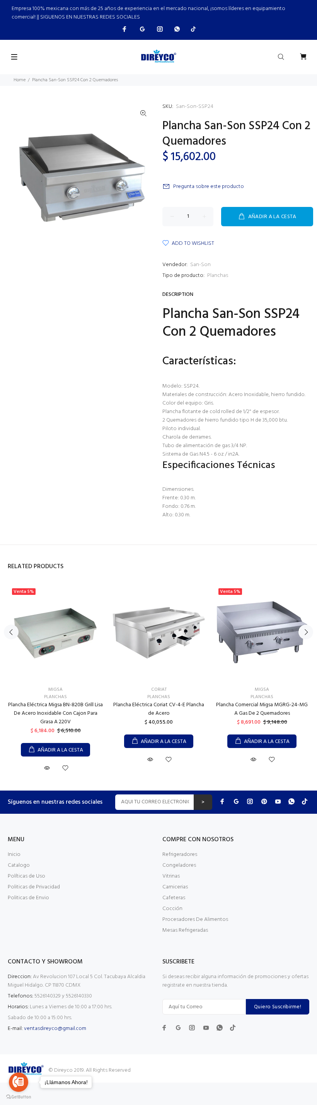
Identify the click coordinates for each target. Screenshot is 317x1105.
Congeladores (179, 865)
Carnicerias (175, 887)
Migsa (55, 689)
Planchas (217, 275)
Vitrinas (171, 876)
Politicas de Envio (28, 897)
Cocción (172, 908)
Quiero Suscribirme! (277, 1007)
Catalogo (19, 865)
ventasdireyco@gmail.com (55, 1028)
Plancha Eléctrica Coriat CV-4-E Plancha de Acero (158, 709)
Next (305, 632)
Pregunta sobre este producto (208, 186)
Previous (11, 632)
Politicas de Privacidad (34, 887)
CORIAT (159, 689)
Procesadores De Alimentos (195, 919)
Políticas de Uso (26, 876)
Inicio (14, 854)
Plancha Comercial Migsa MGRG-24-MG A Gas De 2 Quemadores (262, 709)
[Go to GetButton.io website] (18, 1097)
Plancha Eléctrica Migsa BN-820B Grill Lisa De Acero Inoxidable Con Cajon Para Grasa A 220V (55, 713)
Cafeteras (173, 897)
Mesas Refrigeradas (185, 930)
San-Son (200, 264)
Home (20, 80)
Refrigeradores (179, 854)
